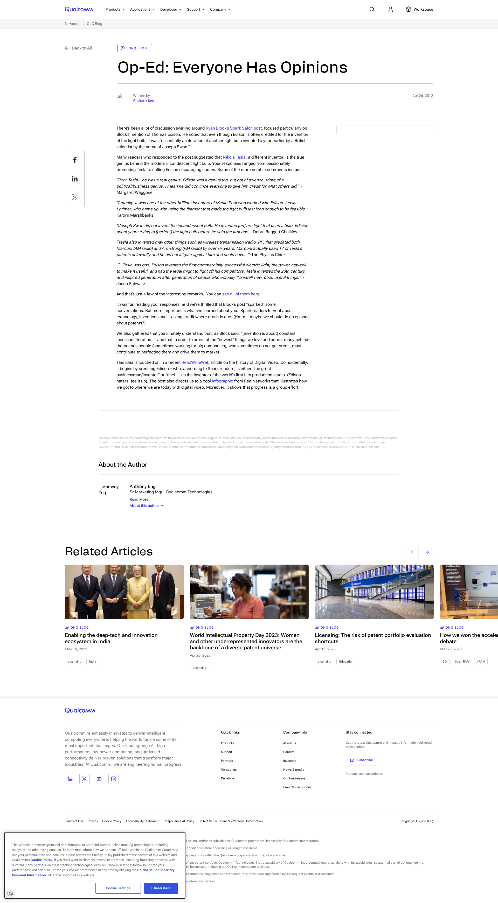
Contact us (229, 769)
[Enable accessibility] (10, 893)
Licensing (74, 661)
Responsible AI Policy (179, 821)
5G (445, 661)
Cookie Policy (111, 821)
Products (227, 743)
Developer (228, 778)
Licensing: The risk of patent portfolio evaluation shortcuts (373, 638)
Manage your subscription (364, 774)
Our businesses (294, 778)
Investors (289, 761)
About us (289, 743)
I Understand (161, 888)
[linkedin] (74, 178)
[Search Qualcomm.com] (373, 9)
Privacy (93, 821)
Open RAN (461, 661)
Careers (288, 752)
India (92, 661)
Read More (139, 499)
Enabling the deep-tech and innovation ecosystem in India (111, 638)
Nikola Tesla (234, 157)
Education (346, 661)
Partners (227, 761)
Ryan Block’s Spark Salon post (234, 128)
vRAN (481, 661)
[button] (230, 821)
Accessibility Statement (143, 821)
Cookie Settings (118, 888)
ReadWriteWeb (195, 362)
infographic (222, 381)
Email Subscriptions (297, 787)
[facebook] (74, 160)
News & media (293, 769)
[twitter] (74, 197)
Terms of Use (74, 821)
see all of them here (240, 293)
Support (226, 752)
